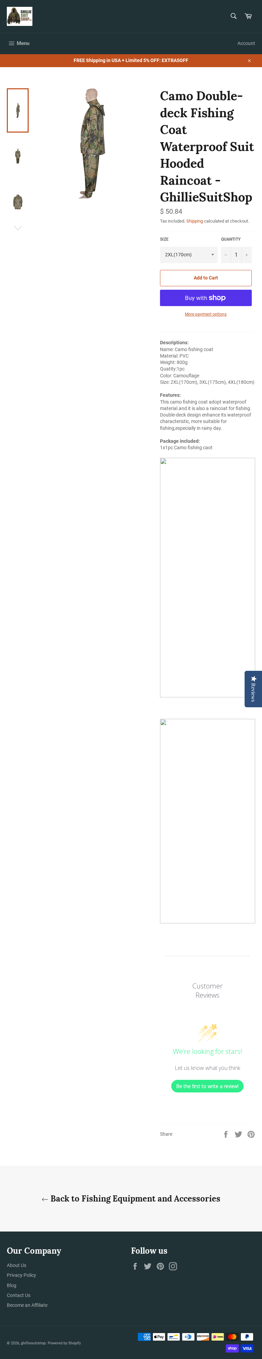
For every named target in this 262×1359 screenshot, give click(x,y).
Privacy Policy (21, 1275)
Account (246, 43)
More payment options (206, 314)
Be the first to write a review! (207, 1086)
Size (164, 239)
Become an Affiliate (27, 1305)
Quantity (231, 239)
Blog (11, 1285)
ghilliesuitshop (33, 1343)
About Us (16, 1265)
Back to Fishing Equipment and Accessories (134, 1198)
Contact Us (18, 1295)
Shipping (194, 221)
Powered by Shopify (64, 1343)
